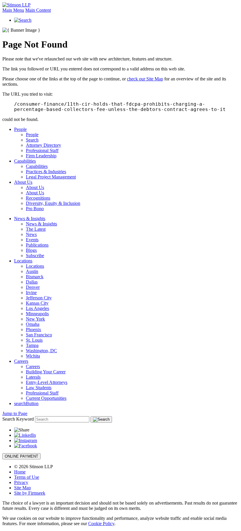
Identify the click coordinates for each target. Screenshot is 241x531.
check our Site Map (145, 78)
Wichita (33, 355)
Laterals (33, 377)
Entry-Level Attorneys (46, 382)
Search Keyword (18, 419)
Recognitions (38, 197)
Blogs (31, 250)
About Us (23, 182)
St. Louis (34, 340)
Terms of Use (26, 477)
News (31, 234)
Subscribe (35, 255)
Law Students (38, 387)
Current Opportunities (46, 398)
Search (32, 139)
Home (20, 471)
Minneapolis (37, 313)
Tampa (32, 345)
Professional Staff (42, 150)
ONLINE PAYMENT (21, 456)
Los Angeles (37, 308)
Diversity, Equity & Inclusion (53, 203)
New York (35, 318)
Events (32, 239)
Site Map (22, 487)
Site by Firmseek (29, 492)
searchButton (26, 403)
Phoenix (33, 329)
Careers (21, 361)
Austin (32, 271)
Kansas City (37, 303)
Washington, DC (41, 350)
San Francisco (39, 334)
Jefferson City (39, 297)
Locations (23, 260)
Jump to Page (14, 413)
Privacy (21, 482)
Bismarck (34, 276)
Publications (37, 244)
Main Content (38, 10)
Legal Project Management (51, 176)
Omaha (32, 324)
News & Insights (29, 218)
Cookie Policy (101, 523)
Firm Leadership (41, 155)
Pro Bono (35, 208)
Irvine (31, 292)
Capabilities (25, 161)
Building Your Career (46, 371)
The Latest (36, 229)
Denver (33, 287)
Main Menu (13, 10)
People (20, 129)
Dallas (32, 281)
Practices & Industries (46, 171)
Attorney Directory (43, 145)
